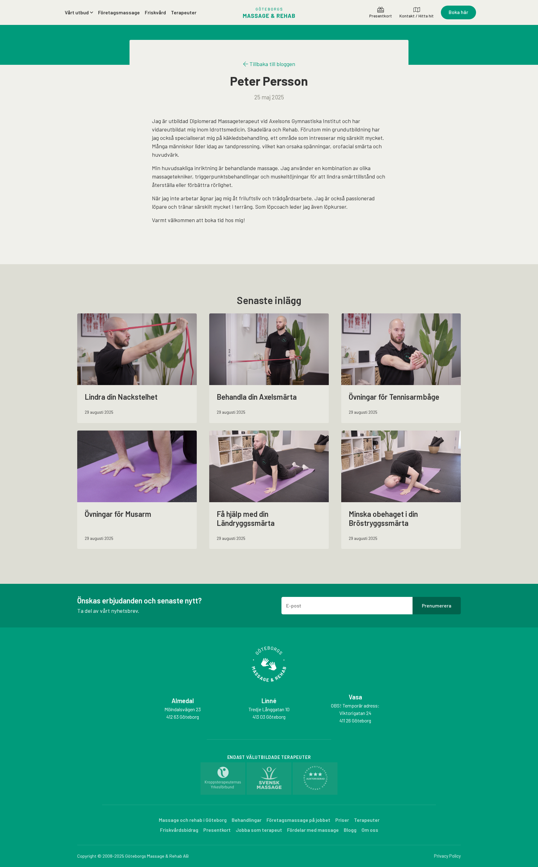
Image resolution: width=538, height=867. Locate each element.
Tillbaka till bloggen (271, 63)
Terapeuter (183, 12)
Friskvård (155, 12)
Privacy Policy (447, 856)
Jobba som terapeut (259, 830)
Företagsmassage (119, 12)
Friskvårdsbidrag (179, 830)
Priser (342, 820)
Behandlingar (247, 820)
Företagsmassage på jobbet (298, 820)
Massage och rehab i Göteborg (193, 820)
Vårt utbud (77, 12)
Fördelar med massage (313, 830)
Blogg (350, 830)
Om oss (369, 830)
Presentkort (217, 830)
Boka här (458, 12)
